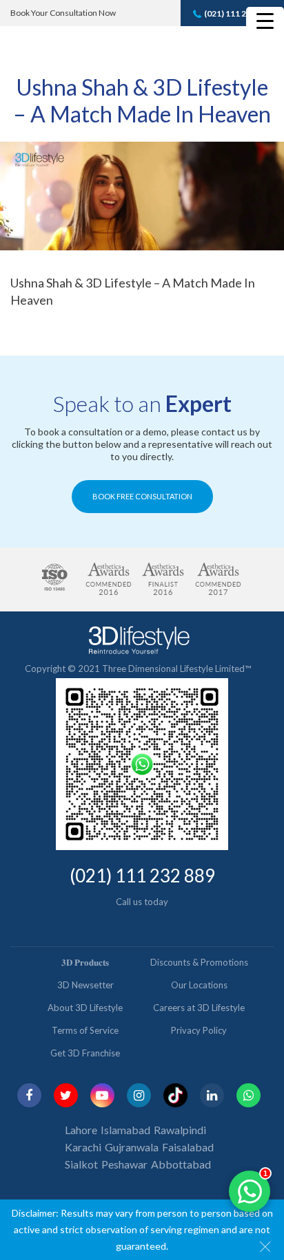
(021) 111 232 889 (238, 13)
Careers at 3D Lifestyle (199, 1007)
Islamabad (125, 1129)
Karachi (83, 1146)
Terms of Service (85, 1030)
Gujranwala (132, 1146)
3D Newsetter (85, 984)
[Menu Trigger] (265, 20)
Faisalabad (188, 1146)
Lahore (81, 1129)
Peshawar (124, 1164)
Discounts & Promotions (199, 962)
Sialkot (81, 1164)
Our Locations (199, 984)
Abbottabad (181, 1164)
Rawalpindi (180, 1129)
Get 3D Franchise (85, 1052)
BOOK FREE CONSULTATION (142, 496)
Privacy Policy (199, 1030)
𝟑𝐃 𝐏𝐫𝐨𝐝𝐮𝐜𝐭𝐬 (85, 962)
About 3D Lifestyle (85, 1007)
